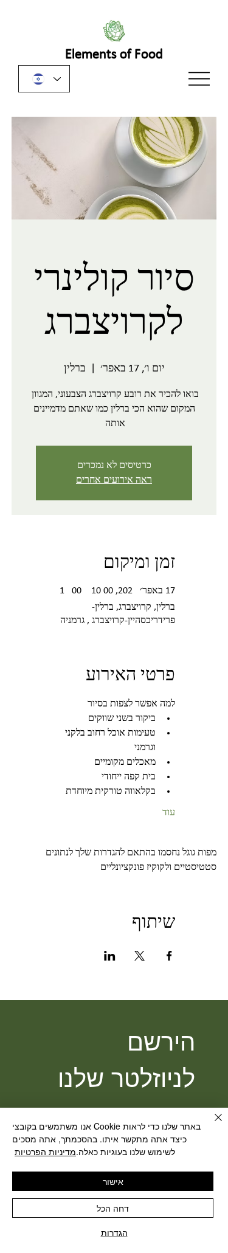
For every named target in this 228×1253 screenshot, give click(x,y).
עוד (168, 813)
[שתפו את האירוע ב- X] (139, 956)
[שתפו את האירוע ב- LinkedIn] (110, 956)
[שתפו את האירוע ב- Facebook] (169, 956)
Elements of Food (114, 55)
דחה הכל (113, 1208)
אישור (113, 1181)
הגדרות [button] (114, 1232)
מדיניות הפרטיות (45, 1151)
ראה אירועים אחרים (114, 480)
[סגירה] (211, 1124)
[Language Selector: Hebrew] (44, 78)
